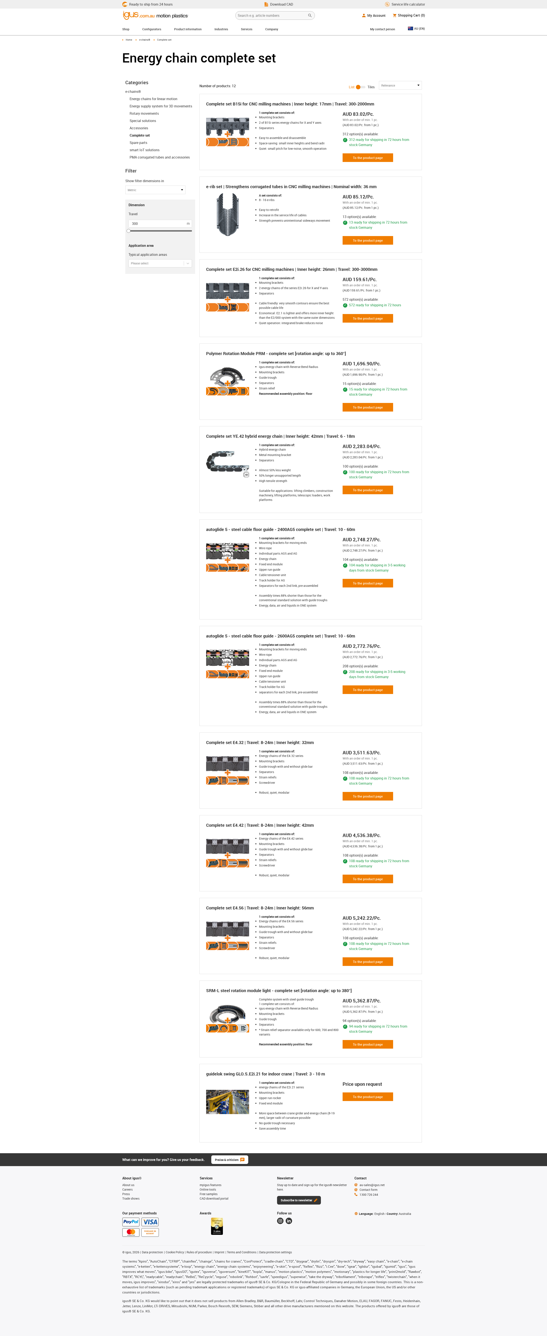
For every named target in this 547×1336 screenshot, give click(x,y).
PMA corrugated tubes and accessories (160, 157)
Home (129, 39)
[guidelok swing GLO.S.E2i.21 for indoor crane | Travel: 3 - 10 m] (229, 1101)
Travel (133, 214)
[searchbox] (272, 15)
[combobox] (131, 263)
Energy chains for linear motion (153, 98)
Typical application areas (148, 254)
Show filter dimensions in (144, 180)
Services (246, 29)
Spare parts (138, 142)
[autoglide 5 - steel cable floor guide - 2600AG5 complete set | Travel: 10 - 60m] (229, 663)
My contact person (382, 29)
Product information (188, 29)
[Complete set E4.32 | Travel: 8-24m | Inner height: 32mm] (229, 770)
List (352, 87)
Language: (372, 1214)
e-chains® (144, 39)
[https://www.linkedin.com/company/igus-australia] (289, 1221)
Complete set (140, 135)
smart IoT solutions (144, 150)
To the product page (368, 158)
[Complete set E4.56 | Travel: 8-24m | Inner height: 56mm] (229, 935)
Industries (221, 29)
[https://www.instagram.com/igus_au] (280, 1221)
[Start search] (310, 15)
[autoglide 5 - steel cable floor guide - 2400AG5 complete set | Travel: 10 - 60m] (229, 557)
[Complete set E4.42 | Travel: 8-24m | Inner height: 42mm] (229, 853)
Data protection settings (275, 1252)
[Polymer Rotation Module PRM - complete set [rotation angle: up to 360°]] (229, 381)
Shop (125, 29)
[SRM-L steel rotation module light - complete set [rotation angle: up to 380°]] (229, 1018)
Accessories (139, 128)
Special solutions (143, 120)
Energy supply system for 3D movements (161, 106)
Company (271, 29)
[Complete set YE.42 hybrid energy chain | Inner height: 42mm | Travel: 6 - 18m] (229, 464)
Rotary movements (144, 113)
